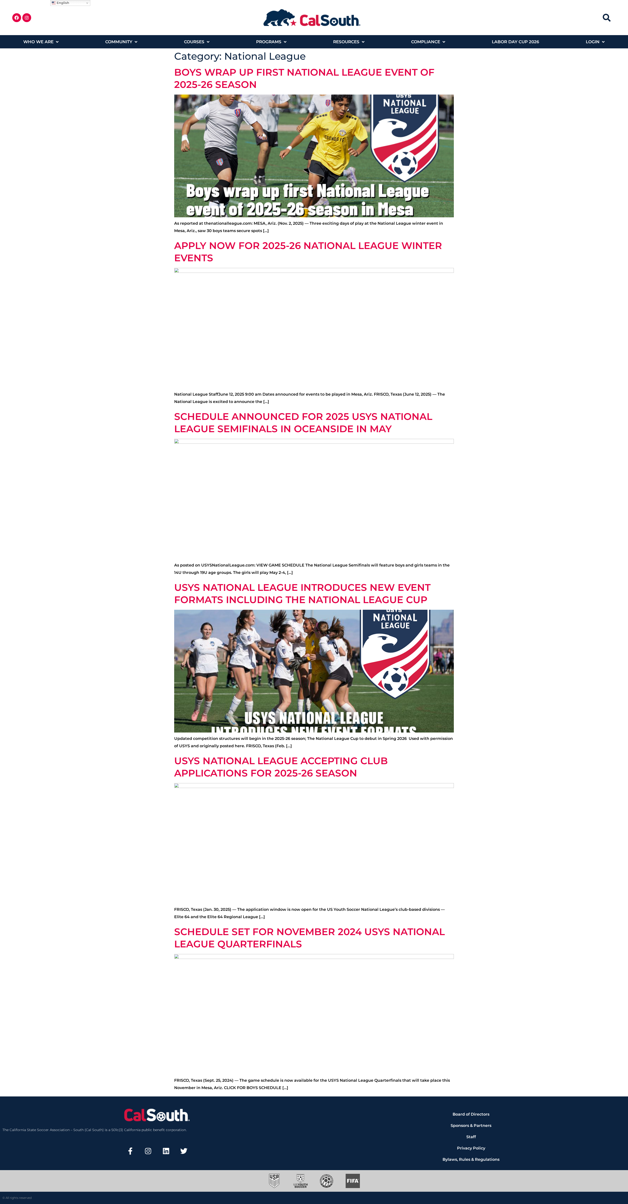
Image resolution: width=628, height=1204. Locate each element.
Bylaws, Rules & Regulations (471, 1159)
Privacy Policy (471, 1148)
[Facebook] (16, 17)
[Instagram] (26, 17)
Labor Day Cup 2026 (515, 41)
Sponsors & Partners (471, 1125)
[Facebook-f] (130, 1151)
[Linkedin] (166, 1151)
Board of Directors (471, 1114)
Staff (471, 1137)
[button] (607, 18)
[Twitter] (184, 1151)
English (62, 3)
